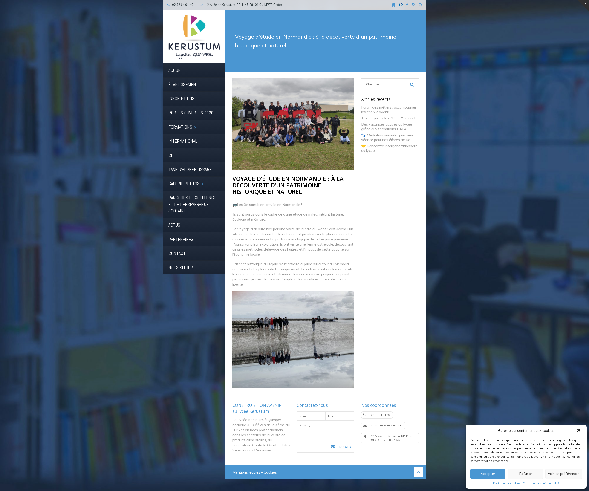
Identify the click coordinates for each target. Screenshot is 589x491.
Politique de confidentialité (541, 483)
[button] (579, 430)
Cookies (270, 472)
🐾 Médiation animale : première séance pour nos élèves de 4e (387, 137)
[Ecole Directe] (400, 4)
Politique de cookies (507, 483)
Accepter (488, 473)
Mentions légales (246, 472)
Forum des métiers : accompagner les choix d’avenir (388, 109)
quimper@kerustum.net (386, 425)
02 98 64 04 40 (380, 414)
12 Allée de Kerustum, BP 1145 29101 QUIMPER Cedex (391, 438)
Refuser (525, 473)
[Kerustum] (194, 36)
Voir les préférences (564, 473)
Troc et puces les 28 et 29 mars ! (388, 118)
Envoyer (344, 447)
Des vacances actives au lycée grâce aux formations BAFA (386, 126)
